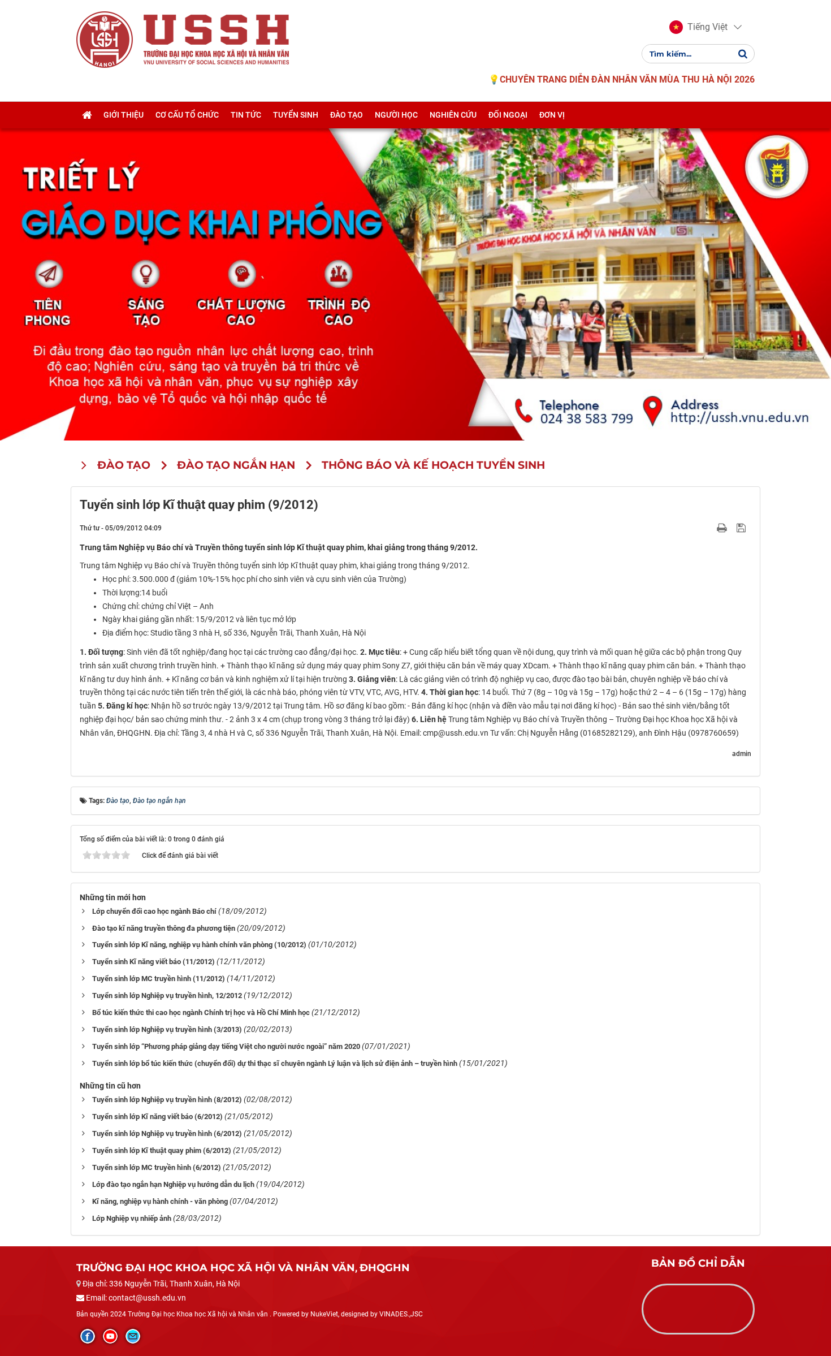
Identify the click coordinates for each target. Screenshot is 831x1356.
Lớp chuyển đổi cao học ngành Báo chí (154, 911)
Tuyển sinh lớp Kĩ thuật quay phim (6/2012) (161, 1150)
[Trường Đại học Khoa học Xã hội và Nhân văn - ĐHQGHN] (104, 39)
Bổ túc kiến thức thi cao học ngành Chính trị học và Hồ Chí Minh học (201, 1012)
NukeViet (324, 1314)
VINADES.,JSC (401, 1314)
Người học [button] (396, 114)
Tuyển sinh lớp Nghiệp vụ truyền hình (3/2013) (167, 1029)
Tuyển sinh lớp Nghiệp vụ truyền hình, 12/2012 (167, 995)
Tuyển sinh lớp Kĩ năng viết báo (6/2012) (157, 1116)
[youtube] (110, 1336)
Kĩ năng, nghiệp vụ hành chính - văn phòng (160, 1201)
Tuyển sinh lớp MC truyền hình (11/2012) (158, 978)
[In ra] (723, 527)
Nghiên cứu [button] (453, 114)
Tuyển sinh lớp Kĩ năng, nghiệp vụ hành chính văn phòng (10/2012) (199, 944)
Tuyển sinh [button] (295, 114)
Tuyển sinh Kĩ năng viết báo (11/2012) (153, 961)
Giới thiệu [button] (123, 114)
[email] (133, 1336)
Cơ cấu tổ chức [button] (187, 114)
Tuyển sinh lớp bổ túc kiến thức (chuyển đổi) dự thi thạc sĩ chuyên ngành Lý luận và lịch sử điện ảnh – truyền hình (274, 1063)
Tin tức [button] (246, 114)
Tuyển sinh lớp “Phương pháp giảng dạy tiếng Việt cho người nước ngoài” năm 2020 (226, 1046)
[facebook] (87, 1336)
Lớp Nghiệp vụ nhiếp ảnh (131, 1218)
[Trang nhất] (86, 114)
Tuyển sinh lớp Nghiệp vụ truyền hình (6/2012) (167, 1133)
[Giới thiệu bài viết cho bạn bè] (708, 527)
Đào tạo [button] (346, 114)
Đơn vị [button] (552, 114)
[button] (698, 27)
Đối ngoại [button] (507, 114)
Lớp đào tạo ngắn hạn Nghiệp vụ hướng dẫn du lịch (173, 1184)
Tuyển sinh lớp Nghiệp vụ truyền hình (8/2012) (167, 1099)
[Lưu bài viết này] (742, 527)
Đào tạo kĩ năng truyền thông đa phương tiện (163, 928)
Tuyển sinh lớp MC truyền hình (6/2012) (156, 1167)
